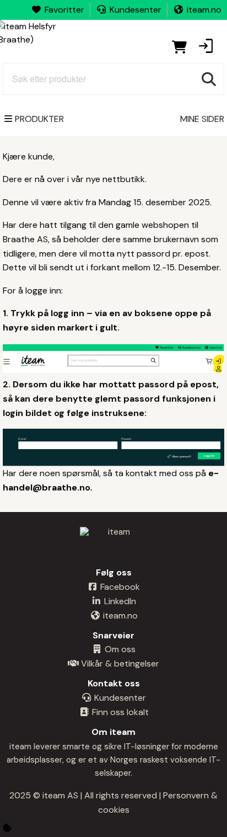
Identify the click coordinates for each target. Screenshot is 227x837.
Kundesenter (135, 9)
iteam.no (204, 9)
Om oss (119, 649)
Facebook (119, 587)
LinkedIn (119, 601)
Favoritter (64, 9)
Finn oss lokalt (119, 712)
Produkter (39, 119)
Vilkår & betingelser (119, 663)
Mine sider (202, 119)
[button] (205, 46)
